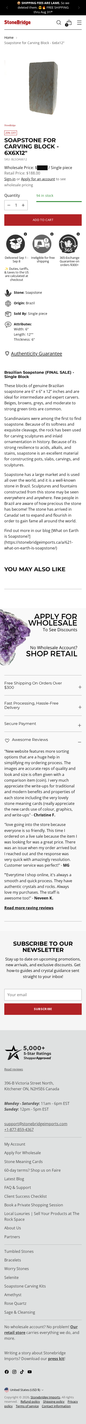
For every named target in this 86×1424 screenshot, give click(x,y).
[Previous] (7, 7)
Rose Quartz (15, 1303)
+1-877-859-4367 (19, 1129)
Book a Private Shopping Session (33, 1205)
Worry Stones (16, 1268)
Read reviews (13, 1069)
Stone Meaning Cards (23, 1161)
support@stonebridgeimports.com (35, 1123)
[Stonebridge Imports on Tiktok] (22, 1372)
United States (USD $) (25, 1390)
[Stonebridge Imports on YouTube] (30, 1372)
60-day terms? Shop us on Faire (32, 1170)
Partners (12, 1236)
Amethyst (13, 1294)
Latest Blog (14, 1178)
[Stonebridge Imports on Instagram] (15, 1372)
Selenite (11, 1277)
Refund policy (30, 1402)
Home (9, 37)
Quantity (12, 195)
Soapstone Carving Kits (25, 1286)
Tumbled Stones (19, 1251)
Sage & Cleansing (19, 1312)
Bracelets (12, 1260)
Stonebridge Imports (45, 1397)
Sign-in (10, 178)
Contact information (56, 1406)
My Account (14, 1144)
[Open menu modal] (79, 23)
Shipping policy (53, 1402)
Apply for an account (38, 178)
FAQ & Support (17, 1187)
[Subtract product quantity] (23, 205)
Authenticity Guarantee (36, 353)
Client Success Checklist (25, 1196)
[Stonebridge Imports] (17, 22)
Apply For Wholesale (22, 1152)
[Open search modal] (59, 23)
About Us (12, 1228)
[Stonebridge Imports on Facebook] (7, 1372)
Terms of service (27, 1406)
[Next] (79, 7)
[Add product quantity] (9, 205)
